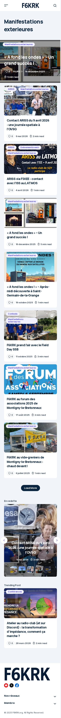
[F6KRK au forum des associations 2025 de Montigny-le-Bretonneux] (30, 379)
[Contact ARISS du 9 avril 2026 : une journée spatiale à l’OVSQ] (30, 101)
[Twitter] (11, 685)
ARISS (11, 89)
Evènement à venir (30, 147)
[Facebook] (17, 685)
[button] (6, 5)
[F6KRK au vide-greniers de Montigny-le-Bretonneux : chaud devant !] (30, 438)
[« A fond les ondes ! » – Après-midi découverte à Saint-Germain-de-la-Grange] (30, 267)
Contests (12, 313)
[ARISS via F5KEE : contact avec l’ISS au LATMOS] (30, 159)
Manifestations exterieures (19, 44)
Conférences (15, 591)
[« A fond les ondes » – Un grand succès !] (30, 61)
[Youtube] (6, 685)
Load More (30, 488)
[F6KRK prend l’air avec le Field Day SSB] (30, 325)
